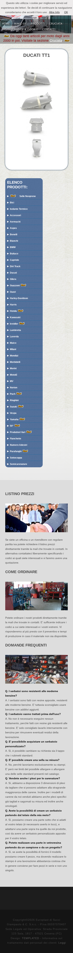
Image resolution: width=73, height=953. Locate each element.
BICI (5, 29)
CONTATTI (49, 29)
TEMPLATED (30, 938)
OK (66, 12)
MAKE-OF (20, 23)
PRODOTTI (38, 23)
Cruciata (56, 40)
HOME (6, 23)
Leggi (62, 942)
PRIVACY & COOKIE (25, 29)
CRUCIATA (56, 23)
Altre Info (54, 12)
